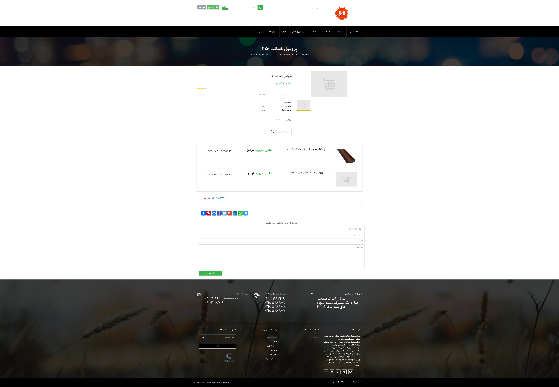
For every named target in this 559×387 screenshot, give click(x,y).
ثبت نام (211, 7)
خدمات (316, 337)
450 (266, 54)
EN (254, 8)
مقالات (313, 31)
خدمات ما (326, 31)
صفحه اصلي (355, 31)
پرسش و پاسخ (298, 31)
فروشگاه (295, 54)
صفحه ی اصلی (305, 54)
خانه (361, 381)
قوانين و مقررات (271, 359)
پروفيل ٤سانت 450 (256, 54)
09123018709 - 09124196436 (219, 151)
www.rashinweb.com (221, 382)
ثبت (217, 346)
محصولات (340, 31)
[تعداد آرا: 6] (198, 88)
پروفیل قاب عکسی (283, 54)
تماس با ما (259, 31)
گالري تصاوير (272, 345)
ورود (200, 7)
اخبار (284, 31)
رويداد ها (353, 381)
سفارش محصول (282, 132)
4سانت (272, 54)
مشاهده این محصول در (214, 197)
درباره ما (272, 31)
